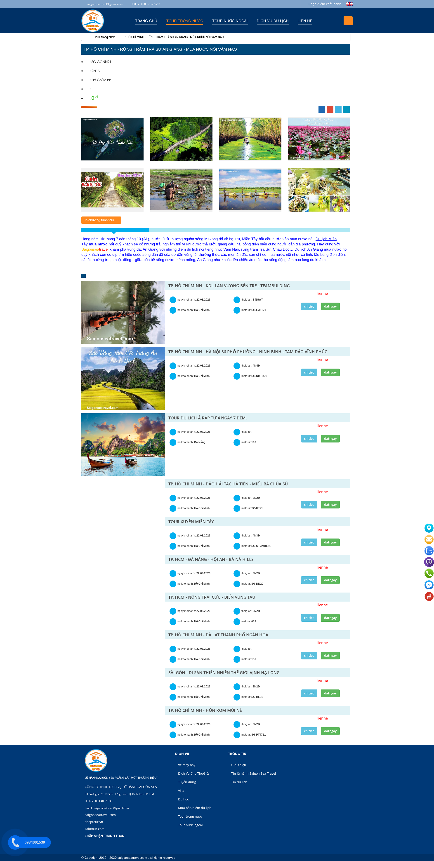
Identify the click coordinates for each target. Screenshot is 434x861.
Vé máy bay (186, 765)
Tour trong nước (184, 20)
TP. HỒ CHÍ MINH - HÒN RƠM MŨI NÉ (205, 710)
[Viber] (429, 566)
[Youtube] (429, 600)
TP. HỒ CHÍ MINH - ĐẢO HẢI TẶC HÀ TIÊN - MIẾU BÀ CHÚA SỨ (228, 484)
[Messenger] (429, 589)
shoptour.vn (94, 822)
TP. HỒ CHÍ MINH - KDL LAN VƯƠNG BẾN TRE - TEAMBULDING (229, 285)
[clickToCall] (429, 532)
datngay (330, 306)
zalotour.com (94, 829)
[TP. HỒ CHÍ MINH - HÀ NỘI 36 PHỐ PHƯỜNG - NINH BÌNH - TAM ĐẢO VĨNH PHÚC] (123, 378)
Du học (183, 799)
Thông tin (237, 753)
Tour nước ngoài (230, 20)
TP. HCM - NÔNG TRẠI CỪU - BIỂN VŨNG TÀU (211, 597)
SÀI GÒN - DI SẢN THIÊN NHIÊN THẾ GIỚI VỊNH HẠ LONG (224, 672)
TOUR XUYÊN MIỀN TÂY (191, 521)
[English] (348, 4)
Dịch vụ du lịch (273, 20)
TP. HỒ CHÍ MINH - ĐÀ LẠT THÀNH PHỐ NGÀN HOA (218, 635)
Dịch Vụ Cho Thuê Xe (193, 773)
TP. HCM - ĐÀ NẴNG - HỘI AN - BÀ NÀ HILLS (211, 559)
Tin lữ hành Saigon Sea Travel (253, 773)
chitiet (309, 306)
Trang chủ (146, 20)
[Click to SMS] (429, 543)
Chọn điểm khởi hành (325, 4)
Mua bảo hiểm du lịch (194, 808)
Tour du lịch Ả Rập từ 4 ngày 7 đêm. (207, 418)
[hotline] (15, 842)
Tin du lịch (238, 782)
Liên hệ (305, 20)
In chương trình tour (100, 220)
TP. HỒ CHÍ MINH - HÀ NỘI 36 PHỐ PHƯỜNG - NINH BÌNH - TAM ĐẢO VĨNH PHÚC (247, 351)
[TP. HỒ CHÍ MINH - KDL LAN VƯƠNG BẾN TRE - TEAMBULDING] (123, 312)
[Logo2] (92, 20)
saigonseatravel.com (100, 815)
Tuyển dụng (186, 782)
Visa (180, 790)
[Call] (429, 577)
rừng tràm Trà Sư (256, 249)
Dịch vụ (182, 753)
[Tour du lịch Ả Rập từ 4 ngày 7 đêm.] (123, 444)
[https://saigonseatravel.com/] (85, 37)
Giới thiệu (238, 765)
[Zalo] (429, 554)
